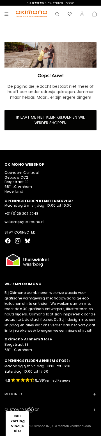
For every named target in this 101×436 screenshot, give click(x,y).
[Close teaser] (31, 409)
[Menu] (6, 14)
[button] (17, 423)
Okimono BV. (41, 426)
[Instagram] (17, 240)
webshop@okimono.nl (24, 221)
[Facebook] (7, 240)
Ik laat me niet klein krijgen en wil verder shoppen (50, 120)
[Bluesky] (27, 240)
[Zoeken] (57, 14)
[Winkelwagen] (94, 14)
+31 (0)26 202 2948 (21, 213)
